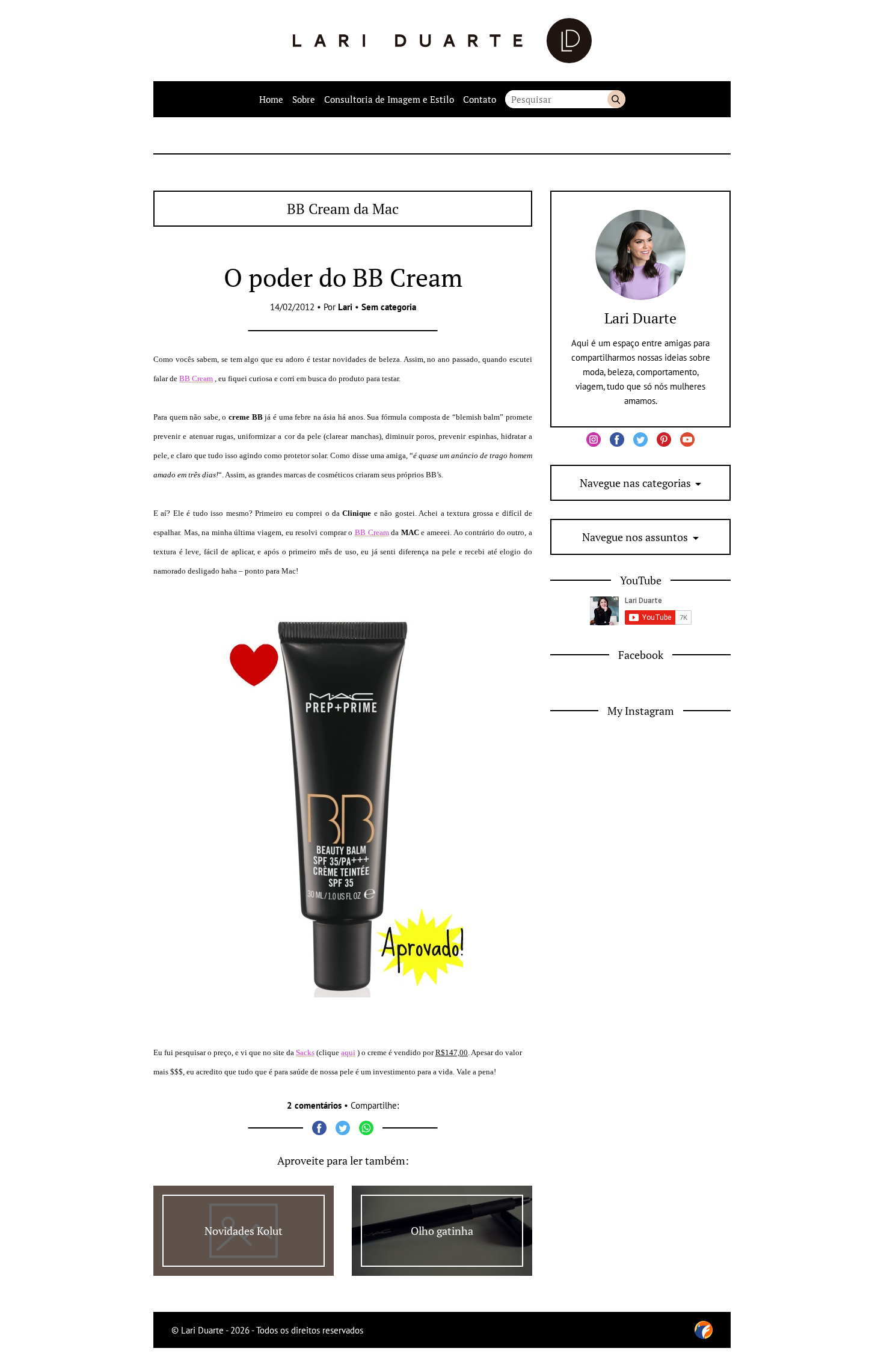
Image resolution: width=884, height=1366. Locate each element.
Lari (345, 307)
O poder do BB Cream (343, 277)
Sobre (303, 99)
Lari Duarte (640, 318)
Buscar (616, 99)
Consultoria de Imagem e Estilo (389, 99)
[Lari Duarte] (442, 40)
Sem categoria (388, 307)
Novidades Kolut (243, 1231)
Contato (479, 99)
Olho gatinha (442, 1231)
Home (271, 99)
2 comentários (314, 1105)
